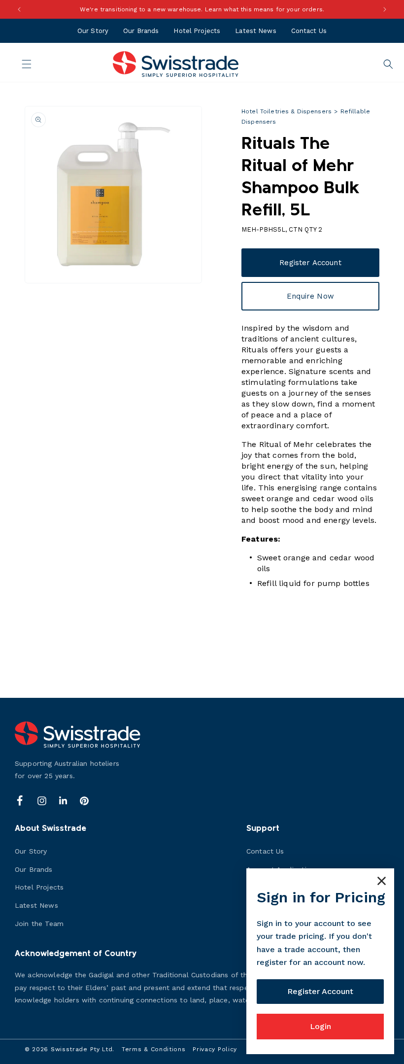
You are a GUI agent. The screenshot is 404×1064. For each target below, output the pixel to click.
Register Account (310, 262)
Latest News (255, 30)
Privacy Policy (215, 1049)
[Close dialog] (381, 881)
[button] (21, 64)
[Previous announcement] (19, 9)
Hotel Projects (196, 30)
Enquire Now (310, 296)
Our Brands (141, 30)
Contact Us (309, 30)
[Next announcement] (385, 9)
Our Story (92, 30)
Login (320, 1026)
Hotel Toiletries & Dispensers (286, 111)
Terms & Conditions (154, 1049)
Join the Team (39, 923)
